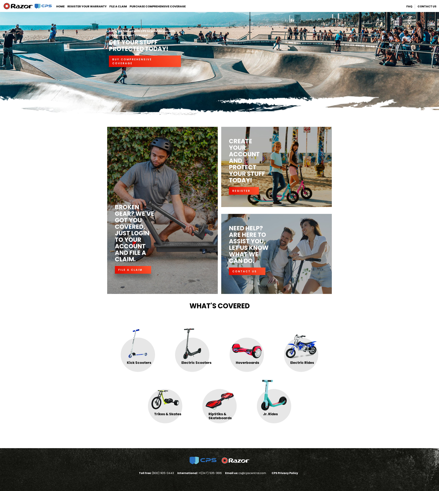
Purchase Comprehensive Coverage (158, 6)
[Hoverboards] (247, 342)
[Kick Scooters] (138, 342)
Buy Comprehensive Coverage (132, 61)
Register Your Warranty (87, 6)
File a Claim (118, 6)
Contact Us (427, 6)
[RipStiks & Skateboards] (219, 393)
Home (60, 6)
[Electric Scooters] (192, 342)
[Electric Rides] (301, 342)
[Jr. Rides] (274, 393)
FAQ (409, 6)
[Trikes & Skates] (165, 393)
